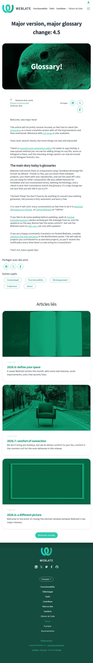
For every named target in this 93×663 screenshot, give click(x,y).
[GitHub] (57, 566)
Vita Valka (58, 650)
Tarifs (51, 8)
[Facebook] (51, 566)
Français (45, 579)
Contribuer (61, 8)
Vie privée (43, 650)
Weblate (23, 8)
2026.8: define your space (23, 367)
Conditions (35, 650)
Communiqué (23, 103)
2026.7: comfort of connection (26, 441)
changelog (15, 130)
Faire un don (47, 606)
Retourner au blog (46, 535)
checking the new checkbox (24, 236)
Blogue (13, 103)
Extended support (19, 220)
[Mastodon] (46, 566)
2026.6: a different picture (24, 515)
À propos (47, 626)
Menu (88, 8)
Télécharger (47, 591)
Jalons (30, 286)
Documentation (47, 631)
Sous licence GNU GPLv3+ (56, 645)
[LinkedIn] (36, 566)
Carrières (48, 611)
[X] (41, 566)
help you (32, 226)
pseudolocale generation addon (36, 148)
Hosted (70, 217)
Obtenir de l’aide (76, 8)
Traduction (12, 286)
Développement (60, 280)
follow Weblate (43, 209)
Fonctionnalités (40, 8)
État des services (46, 641)
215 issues (48, 133)
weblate (46, 560)
